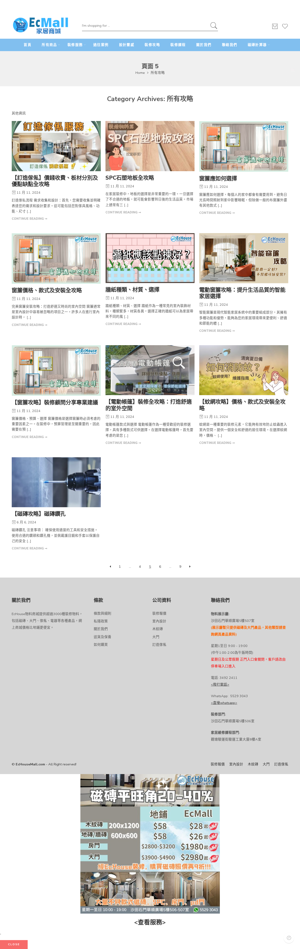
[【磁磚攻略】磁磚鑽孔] (56, 482)
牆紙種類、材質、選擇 (132, 289)
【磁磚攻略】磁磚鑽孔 (39, 514)
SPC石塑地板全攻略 (129, 177)
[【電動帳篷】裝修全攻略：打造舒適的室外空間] (150, 370)
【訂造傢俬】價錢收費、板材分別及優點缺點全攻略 (55, 181)
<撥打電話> (220, 684)
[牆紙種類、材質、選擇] (150, 258)
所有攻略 (158, 72)
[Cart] (275, 28)
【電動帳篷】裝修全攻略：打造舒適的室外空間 (148, 405)
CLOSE (14, 944)
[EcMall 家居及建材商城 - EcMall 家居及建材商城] (40, 26)
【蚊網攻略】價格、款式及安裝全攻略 (242, 405)
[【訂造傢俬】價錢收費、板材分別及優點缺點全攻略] (56, 146)
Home (140, 72)
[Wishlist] (285, 28)
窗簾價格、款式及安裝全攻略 (47, 290)
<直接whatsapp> (224, 702)
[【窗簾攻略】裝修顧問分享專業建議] (56, 370)
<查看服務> (150, 922)
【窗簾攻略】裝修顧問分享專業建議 (55, 402)
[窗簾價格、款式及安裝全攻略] (56, 258)
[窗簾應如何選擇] (243, 146)
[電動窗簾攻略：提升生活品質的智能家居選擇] (243, 258)
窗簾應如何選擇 (218, 178)
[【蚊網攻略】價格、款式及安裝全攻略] (243, 370)
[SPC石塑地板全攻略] (150, 146)
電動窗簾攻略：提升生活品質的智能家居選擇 (242, 293)
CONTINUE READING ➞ (29, 219)
